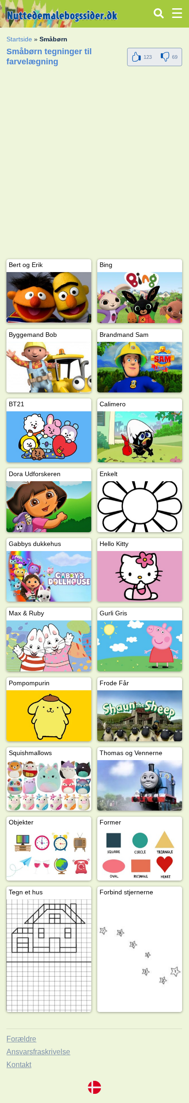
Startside (19, 39)
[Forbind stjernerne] (139, 955)
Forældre (21, 1039)
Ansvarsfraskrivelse (38, 1052)
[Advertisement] (94, 164)
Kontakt (18, 1065)
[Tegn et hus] (48, 955)
